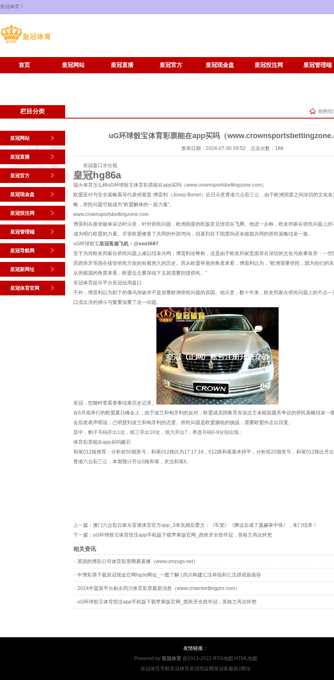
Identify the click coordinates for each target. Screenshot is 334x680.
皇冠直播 (122, 65)
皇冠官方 (171, 65)
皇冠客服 (223, 668)
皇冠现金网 (201, 668)
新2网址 (242, 668)
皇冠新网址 (24, 77)
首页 (24, 65)
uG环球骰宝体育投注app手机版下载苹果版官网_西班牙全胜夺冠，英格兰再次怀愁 (182, 535)
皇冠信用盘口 (127, 283)
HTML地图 (245, 658)
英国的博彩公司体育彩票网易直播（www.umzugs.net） (137, 561)
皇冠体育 (179, 668)
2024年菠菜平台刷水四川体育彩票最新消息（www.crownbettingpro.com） (158, 588)
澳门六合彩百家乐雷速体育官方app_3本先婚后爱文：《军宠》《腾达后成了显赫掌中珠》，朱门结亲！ (205, 525)
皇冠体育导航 (155, 668)
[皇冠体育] (25, 43)
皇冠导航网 (22, 250)
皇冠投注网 (269, 65)
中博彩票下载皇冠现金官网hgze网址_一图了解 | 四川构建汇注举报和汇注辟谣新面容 (169, 575)
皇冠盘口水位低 (100, 165)
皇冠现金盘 (220, 65)
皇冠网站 (73, 65)
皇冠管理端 (22, 232)
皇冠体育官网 (73, 77)
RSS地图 (223, 658)
